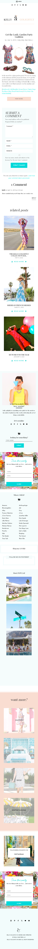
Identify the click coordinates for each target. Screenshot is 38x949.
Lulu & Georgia (23, 520)
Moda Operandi (23, 523)
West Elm (22, 538)
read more (19, 261)
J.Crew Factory (6, 515)
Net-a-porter (23, 526)
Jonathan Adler (23, 515)
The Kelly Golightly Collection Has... (19, 255)
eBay (3, 510)
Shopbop (21, 533)
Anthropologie (23, 505)
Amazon (4, 505)
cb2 (20, 508)
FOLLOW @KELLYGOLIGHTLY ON (19, 850)
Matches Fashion (7, 523)
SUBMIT (19, 445)
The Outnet (22, 536)
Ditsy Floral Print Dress (15, 91)
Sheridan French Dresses (19, 305)
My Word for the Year (19, 355)
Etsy (20, 510)
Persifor (4, 531)
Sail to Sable (22, 531)
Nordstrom (5, 528)
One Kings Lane (23, 528)
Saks (3, 533)
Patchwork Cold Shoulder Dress (12, 89)
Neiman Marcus (6, 526)
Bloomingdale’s (6, 508)
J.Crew (21, 513)
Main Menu (28, 40)
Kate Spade (22, 518)
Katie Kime (5, 518)
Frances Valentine (7, 513)
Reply (34, 198)
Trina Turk (5, 538)
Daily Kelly (21, 40)
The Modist (5, 536)
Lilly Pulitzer (5, 520)
